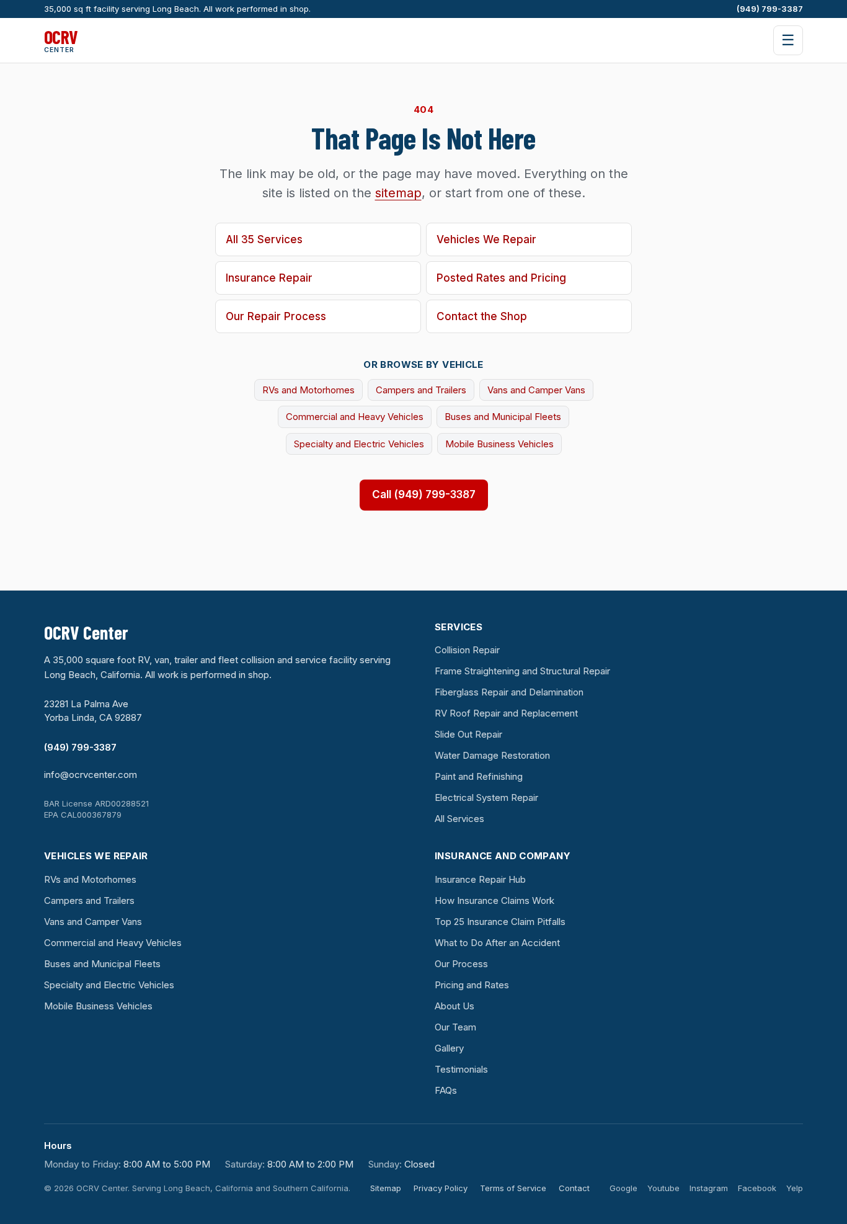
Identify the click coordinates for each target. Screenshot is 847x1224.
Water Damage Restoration (492, 755)
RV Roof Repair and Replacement (506, 713)
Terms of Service (513, 1188)
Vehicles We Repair (486, 239)
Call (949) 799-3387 (424, 494)
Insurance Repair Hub (480, 879)
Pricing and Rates (472, 985)
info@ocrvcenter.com (90, 774)
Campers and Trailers (421, 390)
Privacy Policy (441, 1188)
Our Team (455, 1027)
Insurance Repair (269, 278)
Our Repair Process (276, 316)
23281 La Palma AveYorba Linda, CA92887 (93, 710)
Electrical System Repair (486, 797)
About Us (454, 1006)
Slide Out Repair (468, 734)
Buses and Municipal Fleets (503, 416)
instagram (709, 1188)
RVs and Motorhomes (308, 390)
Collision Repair (467, 650)
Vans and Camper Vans (536, 390)
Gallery (449, 1048)
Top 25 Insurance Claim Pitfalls (500, 921)
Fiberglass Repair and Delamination (509, 692)
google (623, 1188)
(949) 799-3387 (770, 9)
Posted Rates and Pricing (501, 278)
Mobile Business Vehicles (499, 444)
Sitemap (385, 1188)
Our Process (461, 964)
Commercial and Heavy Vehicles (354, 416)
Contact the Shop (482, 316)
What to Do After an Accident (497, 943)
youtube (663, 1188)
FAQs (446, 1090)
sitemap (398, 192)
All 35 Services (264, 239)
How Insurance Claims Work (494, 900)
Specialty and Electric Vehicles (359, 444)
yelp (794, 1188)
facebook (757, 1188)
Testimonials (461, 1069)
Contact (574, 1188)
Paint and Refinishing (479, 776)
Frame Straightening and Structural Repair (522, 671)
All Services (459, 818)
